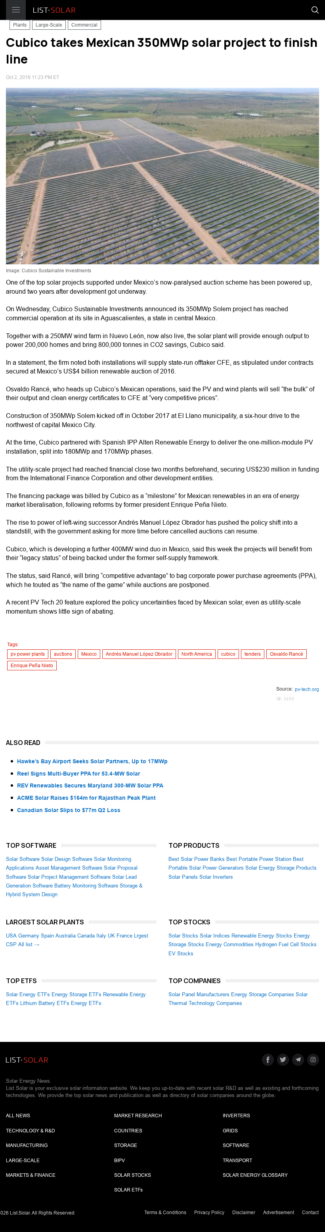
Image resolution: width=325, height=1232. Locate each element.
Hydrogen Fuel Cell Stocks (286, 944)
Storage (125, 1145)
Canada (86, 936)
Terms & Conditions (165, 1212)
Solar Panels (183, 877)
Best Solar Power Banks (196, 859)
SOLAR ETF (128, 1190)
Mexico (89, 654)
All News (18, 1115)
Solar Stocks (183, 936)
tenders (253, 654)
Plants (20, 25)
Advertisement (278, 1212)
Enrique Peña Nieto (32, 665)
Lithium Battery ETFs (44, 1003)
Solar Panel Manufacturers (198, 994)
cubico (228, 654)
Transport (237, 1160)
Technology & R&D (30, 1131)
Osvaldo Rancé (286, 654)
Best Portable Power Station (258, 859)
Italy (101, 936)
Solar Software (23, 859)
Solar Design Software (66, 859)
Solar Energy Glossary (255, 1175)
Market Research (138, 1115)
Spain (47, 936)
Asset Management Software (69, 868)
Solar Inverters (216, 877)
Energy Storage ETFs (76, 994)
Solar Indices (215, 936)
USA (11, 936)
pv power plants (28, 654)
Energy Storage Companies (262, 994)
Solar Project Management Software (69, 877)
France (124, 936)
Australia (65, 936)
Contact (310, 1212)
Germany (28, 936)
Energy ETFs (86, 1003)
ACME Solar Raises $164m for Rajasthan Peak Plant (86, 798)
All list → (28, 944)
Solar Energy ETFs (28, 994)
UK (111, 936)
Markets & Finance (30, 1175)
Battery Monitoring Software (86, 886)
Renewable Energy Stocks (261, 936)
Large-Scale (49, 25)
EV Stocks (180, 954)
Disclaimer (243, 1212)
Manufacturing (27, 1145)
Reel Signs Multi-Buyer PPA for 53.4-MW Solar (78, 773)
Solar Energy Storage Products (281, 868)
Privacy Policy (209, 1212)
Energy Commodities (230, 944)
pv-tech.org (307, 689)
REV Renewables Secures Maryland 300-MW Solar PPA (90, 785)
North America (197, 654)
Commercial (84, 25)
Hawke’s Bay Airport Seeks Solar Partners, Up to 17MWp (92, 761)
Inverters (236, 1115)
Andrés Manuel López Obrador (139, 654)
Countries (128, 1131)
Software (236, 1145)
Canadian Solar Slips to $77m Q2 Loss (68, 810)
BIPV (119, 1160)
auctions (63, 654)
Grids (230, 1131)
